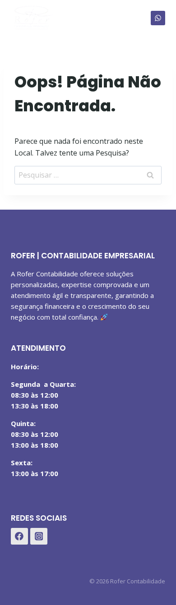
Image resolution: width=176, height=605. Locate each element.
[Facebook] (19, 536)
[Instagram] (38, 536)
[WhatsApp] (158, 18)
